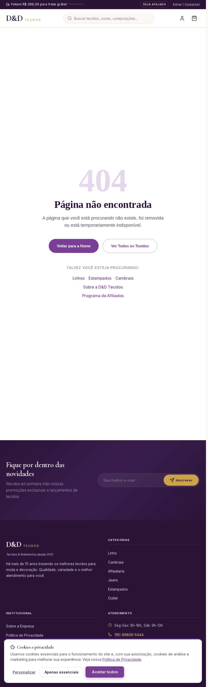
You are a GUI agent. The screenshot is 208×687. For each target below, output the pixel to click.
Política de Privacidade (24, 635)
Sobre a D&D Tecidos (103, 287)
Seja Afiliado (154, 4)
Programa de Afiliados (103, 295)
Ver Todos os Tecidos (130, 246)
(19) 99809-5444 (129, 635)
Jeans (113, 580)
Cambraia (124, 278)
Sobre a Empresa (20, 626)
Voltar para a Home (74, 246)
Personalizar (24, 672)
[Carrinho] (194, 18)
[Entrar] (182, 18)
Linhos (78, 278)
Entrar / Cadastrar (186, 4)
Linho (112, 553)
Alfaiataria (116, 571)
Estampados (100, 278)
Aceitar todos (105, 672)
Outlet (113, 598)
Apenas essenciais (62, 672)
